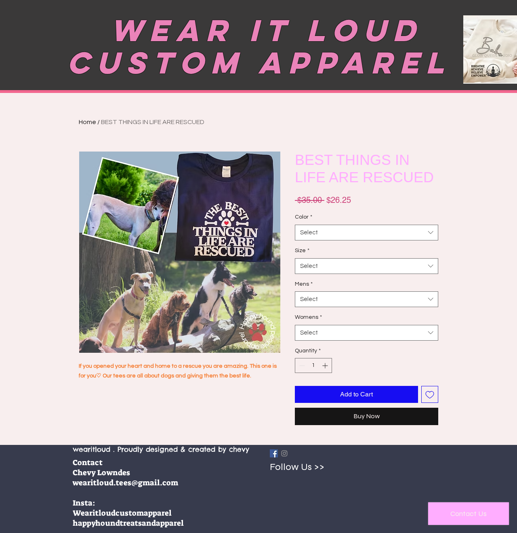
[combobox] (366, 232)
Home (87, 122)
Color (303, 217)
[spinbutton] (313, 365)
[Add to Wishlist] (429, 394)
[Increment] (326, 365)
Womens (308, 317)
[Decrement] (301, 365)
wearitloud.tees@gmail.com (125, 483)
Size (302, 250)
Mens (304, 284)
